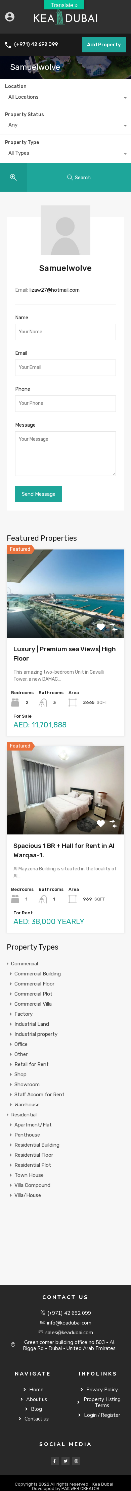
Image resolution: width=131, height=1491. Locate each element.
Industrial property (35, 1034)
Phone (22, 389)
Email (21, 353)
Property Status (24, 114)
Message (25, 425)
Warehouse (27, 1105)
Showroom (27, 1084)
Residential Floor (33, 1155)
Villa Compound (32, 1185)
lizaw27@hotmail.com (55, 290)
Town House (29, 1175)
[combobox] (65, 99)
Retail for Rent (31, 1064)
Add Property (104, 45)
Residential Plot (32, 1165)
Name (21, 318)
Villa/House (27, 1195)
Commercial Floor (34, 984)
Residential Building (36, 1145)
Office (21, 1044)
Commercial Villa (33, 1004)
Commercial (24, 964)
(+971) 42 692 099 (36, 44)
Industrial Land (31, 1024)
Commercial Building (37, 974)
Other (21, 1054)
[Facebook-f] (55, 1461)
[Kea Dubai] (65, 25)
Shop (20, 1074)
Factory (23, 1014)
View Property (65, 620)
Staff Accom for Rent (39, 1095)
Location (16, 86)
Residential (24, 1115)
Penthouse (27, 1135)
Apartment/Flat (33, 1125)
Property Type (22, 142)
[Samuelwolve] (65, 252)
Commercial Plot (33, 994)
